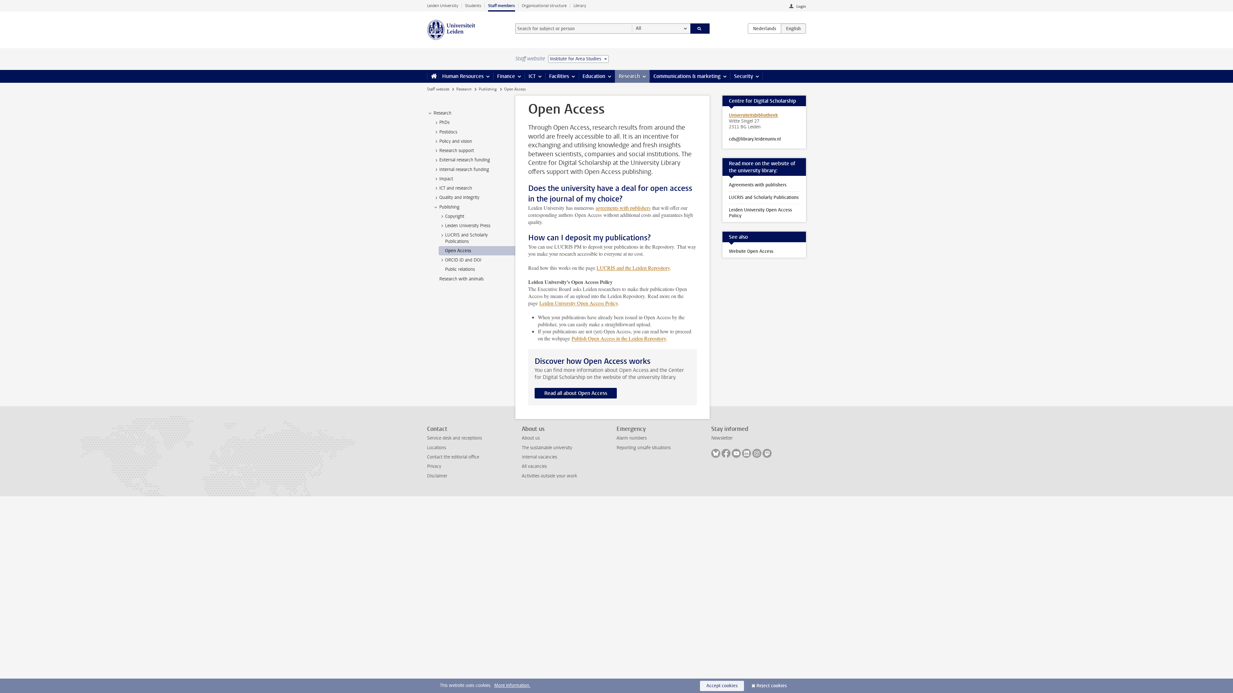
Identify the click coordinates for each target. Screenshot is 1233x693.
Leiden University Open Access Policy (578, 303)
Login (801, 6)
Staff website (438, 89)
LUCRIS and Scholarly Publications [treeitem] (466, 238)
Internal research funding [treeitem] (464, 170)
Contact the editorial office (453, 457)
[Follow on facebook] (725, 453)
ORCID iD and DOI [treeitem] (463, 260)
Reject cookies (771, 686)
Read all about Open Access (575, 393)
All (638, 28)
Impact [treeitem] (446, 179)
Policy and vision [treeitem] (455, 141)
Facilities (559, 76)
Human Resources (463, 76)
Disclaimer (437, 476)
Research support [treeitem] (456, 151)
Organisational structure (544, 5)
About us (531, 438)
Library (579, 5)
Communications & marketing (687, 76)
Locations (436, 448)
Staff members (501, 5)
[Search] (700, 28)
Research (629, 76)
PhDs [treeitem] (444, 122)
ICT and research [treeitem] (455, 188)
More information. (512, 685)
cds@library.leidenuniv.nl (755, 139)
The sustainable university (547, 448)
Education (593, 76)
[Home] (432, 76)
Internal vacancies (539, 457)
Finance (506, 76)
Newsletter (722, 438)
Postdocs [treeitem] (448, 132)
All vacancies (534, 466)
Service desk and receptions (454, 438)
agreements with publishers (623, 207)
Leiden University (442, 5)
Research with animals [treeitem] (461, 279)
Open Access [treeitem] (458, 251)
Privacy (434, 466)
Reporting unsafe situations (643, 448)
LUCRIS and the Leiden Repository (633, 267)
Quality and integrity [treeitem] (459, 197)
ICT (532, 76)
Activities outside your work (549, 476)
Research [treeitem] (442, 113)
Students (473, 5)
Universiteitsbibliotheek (753, 115)
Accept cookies (722, 686)
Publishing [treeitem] (449, 207)
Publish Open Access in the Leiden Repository (619, 338)
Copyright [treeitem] (454, 216)
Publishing (488, 89)
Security (743, 76)
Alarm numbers (631, 438)
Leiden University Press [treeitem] (467, 226)
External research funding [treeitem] (464, 160)
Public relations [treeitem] (460, 269)
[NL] (764, 28)
